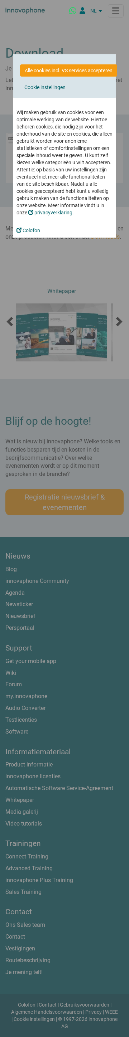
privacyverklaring (52, 212)
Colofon (31, 230)
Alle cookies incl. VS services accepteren (69, 70)
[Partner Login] (82, 10)
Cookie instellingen (45, 87)
